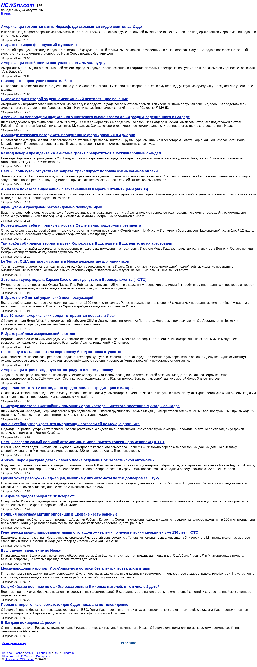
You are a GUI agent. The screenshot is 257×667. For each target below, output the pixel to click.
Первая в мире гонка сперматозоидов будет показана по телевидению (64, 605)
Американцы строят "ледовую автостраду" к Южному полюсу (57, 370)
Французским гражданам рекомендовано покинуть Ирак (51, 207)
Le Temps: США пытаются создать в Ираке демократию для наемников (65, 261)
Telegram (68, 652)
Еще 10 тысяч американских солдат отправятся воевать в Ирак (58, 316)
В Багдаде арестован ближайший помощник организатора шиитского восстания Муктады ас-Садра (90, 406)
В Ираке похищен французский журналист (39, 45)
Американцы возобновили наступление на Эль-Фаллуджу (53, 63)
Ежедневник (43, 652)
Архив (29, 652)
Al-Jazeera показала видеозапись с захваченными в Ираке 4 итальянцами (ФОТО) (74, 189)
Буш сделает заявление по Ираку (31, 550)
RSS (56, 652)
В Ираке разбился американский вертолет (39, 334)
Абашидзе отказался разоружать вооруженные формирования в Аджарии (68, 135)
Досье (18, 652)
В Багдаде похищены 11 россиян (30, 623)
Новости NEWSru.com (19, 659)
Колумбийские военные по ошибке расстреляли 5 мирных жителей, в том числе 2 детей (80, 587)
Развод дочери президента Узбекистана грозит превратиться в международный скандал (81, 153)
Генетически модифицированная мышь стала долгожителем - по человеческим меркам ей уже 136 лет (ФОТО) (100, 532)
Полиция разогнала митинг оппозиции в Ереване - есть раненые (59, 514)
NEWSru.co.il (10, 656)
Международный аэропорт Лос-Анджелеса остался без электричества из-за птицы (75, 568)
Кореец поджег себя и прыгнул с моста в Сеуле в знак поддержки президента (71, 225)
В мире (6, 13)
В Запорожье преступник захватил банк (37, 81)
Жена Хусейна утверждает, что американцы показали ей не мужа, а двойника (70, 424)
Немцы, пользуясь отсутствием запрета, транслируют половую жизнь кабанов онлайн (79, 171)
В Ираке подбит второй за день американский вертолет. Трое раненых (64, 99)
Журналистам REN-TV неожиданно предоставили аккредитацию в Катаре (67, 388)
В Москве (27, 656)
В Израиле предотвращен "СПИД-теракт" (38, 496)
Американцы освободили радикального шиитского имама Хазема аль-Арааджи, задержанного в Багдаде (95, 117)
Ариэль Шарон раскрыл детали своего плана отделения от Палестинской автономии (78, 460)
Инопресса (43, 656)
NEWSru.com (17, 5)
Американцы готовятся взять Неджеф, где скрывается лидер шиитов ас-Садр (71, 27)
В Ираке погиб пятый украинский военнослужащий (47, 298)
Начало (7, 652)
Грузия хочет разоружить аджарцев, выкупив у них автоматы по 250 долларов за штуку (80, 478)
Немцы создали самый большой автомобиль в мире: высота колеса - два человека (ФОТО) (83, 442)
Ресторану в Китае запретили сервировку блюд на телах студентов (61, 352)
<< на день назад (14, 643)
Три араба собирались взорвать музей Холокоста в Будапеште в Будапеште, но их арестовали (86, 243)
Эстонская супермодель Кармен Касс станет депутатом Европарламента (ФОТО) (74, 280)
